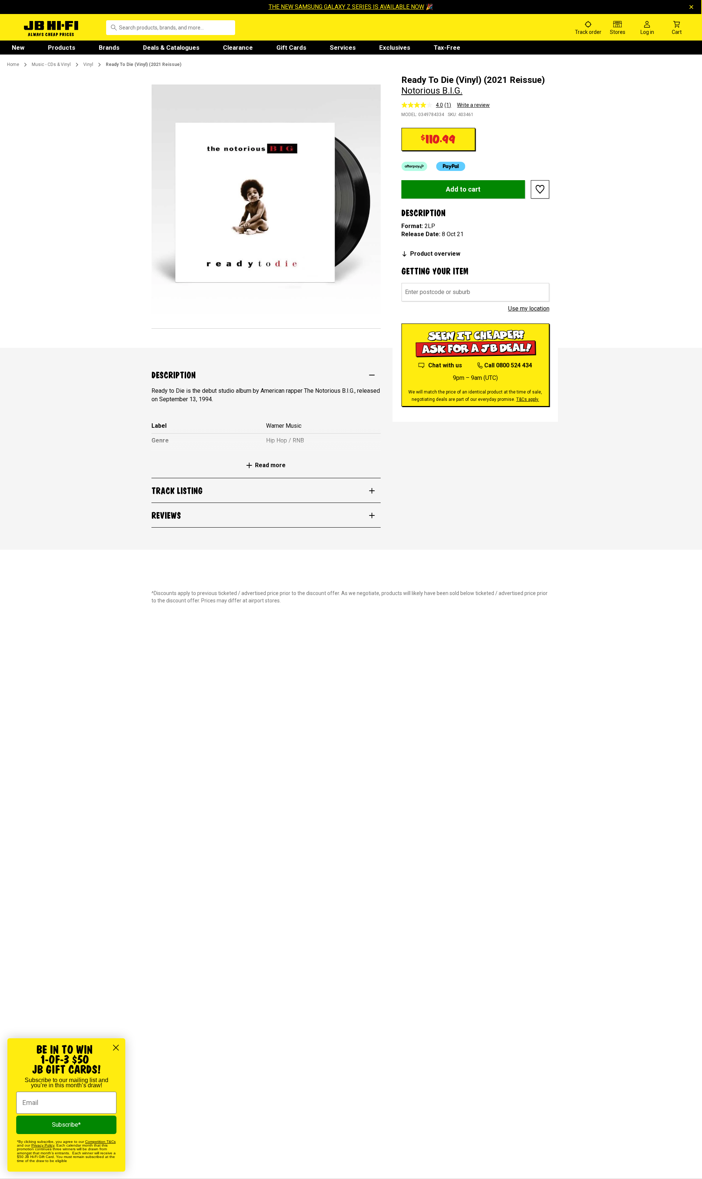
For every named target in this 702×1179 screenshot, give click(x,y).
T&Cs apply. (527, 399)
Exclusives (394, 47)
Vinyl (88, 64)
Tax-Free (447, 47)
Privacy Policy (42, 1145)
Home (13, 64)
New (18, 47)
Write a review (473, 105)
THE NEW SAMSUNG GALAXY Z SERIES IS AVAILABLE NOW (346, 6)
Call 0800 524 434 (508, 365)
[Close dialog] (115, 1047)
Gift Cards (291, 47)
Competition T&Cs (100, 1142)
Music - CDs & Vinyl (51, 64)
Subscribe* (66, 1124)
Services (343, 47)
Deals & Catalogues (171, 47)
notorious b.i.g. (431, 90)
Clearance (238, 47)
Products (61, 47)
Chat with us (445, 365)
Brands (109, 47)
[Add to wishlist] (540, 189)
